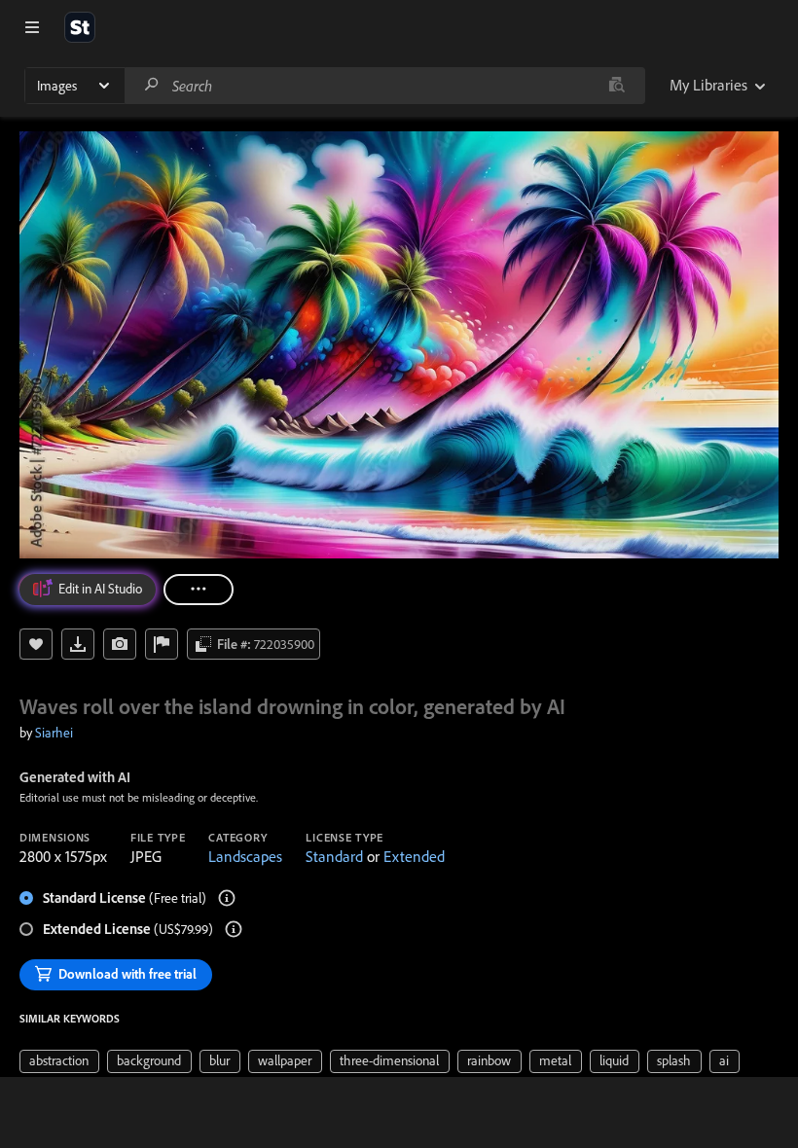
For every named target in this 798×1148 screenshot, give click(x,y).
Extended (414, 856)
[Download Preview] (77, 644)
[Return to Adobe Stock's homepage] (79, 27)
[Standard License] (226, 898)
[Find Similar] (119, 644)
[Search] (152, 85)
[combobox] (384, 85)
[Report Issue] (161, 644)
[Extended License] (233, 929)
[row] (59, 1061)
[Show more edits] (198, 589)
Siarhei (54, 732)
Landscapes (245, 856)
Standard (334, 856)
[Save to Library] (36, 644)
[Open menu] (32, 27)
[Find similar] (616, 85)
